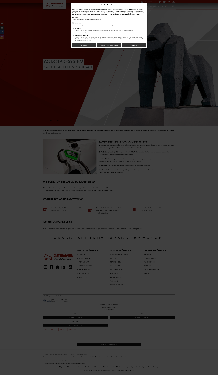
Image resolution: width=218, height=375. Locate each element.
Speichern (84, 45)
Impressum (75, 17)
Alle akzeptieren (134, 45)
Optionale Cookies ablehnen (109, 45)
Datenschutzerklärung (125, 14)
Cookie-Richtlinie (136, 14)
